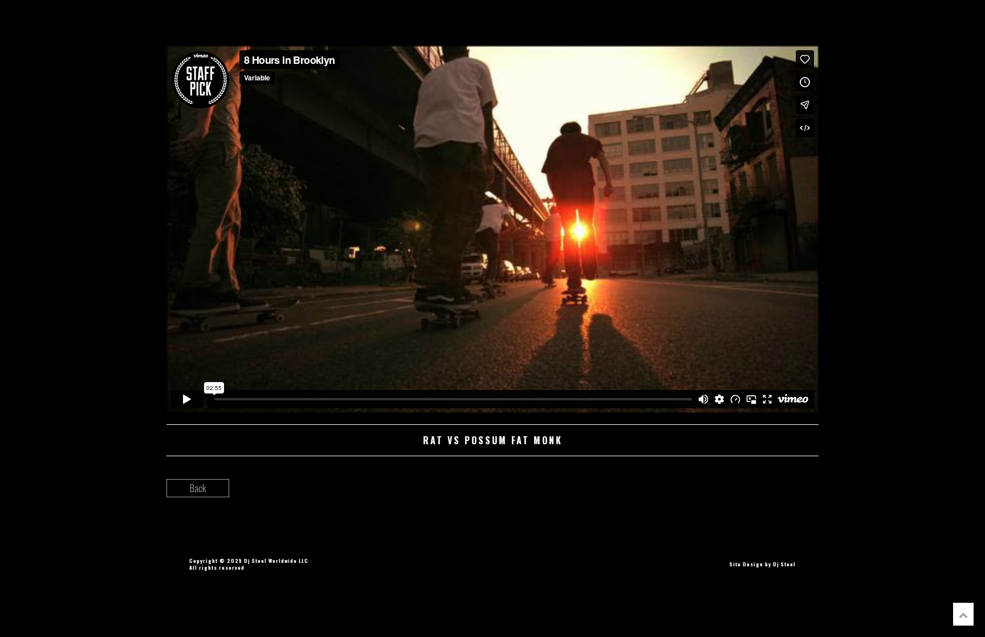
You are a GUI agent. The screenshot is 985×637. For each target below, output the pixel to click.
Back (198, 488)
